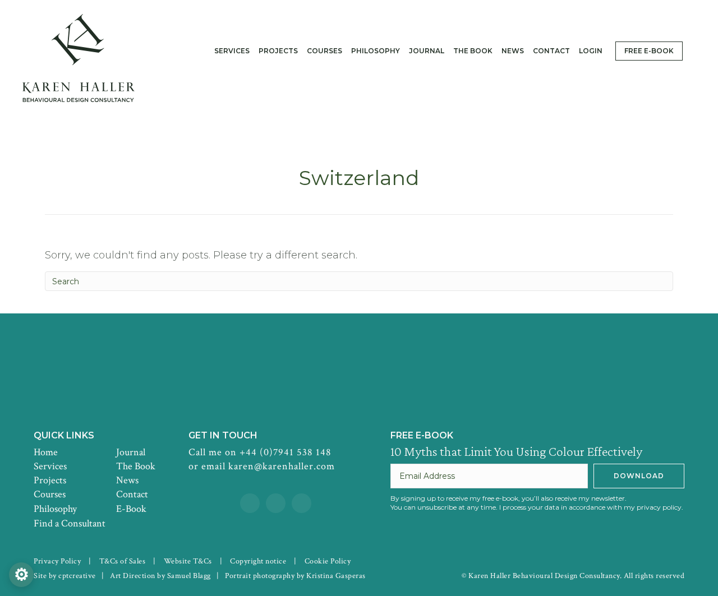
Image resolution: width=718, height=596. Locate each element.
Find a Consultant (69, 523)
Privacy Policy (57, 561)
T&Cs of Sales (122, 561)
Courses (50, 494)
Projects (50, 480)
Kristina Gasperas (336, 576)
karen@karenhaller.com (281, 466)
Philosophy (55, 508)
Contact (132, 494)
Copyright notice (258, 561)
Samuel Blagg (189, 576)
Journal (130, 452)
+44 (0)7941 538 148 (286, 452)
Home (46, 452)
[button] (638, 476)
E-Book (131, 508)
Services (50, 466)
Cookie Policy (328, 561)
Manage (21, 574)
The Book (135, 466)
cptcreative (77, 576)
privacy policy (659, 507)
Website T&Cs (188, 561)
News (127, 480)
